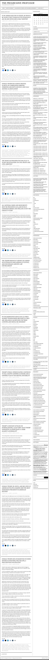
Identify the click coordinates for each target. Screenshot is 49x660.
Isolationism (23, 646)
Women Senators (12, 79)
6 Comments (15, 212)
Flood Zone (16, 153)
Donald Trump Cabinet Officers (24, 418)
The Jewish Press (36, 263)
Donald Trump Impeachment (18, 152)
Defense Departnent (22, 365)
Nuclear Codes (11, 419)
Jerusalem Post (35, 246)
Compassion (25, 151)
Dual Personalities (15, 550)
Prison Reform (11, 77)
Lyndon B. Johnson (43, 457)
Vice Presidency (9, 421)
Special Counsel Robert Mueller (15, 312)
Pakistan (12, 648)
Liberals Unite (35, 328)
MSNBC (34, 216)
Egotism (23, 645)
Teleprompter (19, 553)
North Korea (24, 647)
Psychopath (6, 552)
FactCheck (35, 325)
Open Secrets (35, 392)
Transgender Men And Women (17, 367)
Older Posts (4, 654)
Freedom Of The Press (18, 481)
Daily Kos (34, 322)
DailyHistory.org (35, 379)
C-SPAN (34, 203)
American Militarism (12, 645)
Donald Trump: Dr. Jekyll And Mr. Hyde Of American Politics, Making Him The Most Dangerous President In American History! (16, 488)
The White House (36, 425)
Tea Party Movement (9, 367)
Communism (25, 549)
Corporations (20, 254)
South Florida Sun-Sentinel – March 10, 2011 (40, 147)
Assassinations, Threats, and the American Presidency (25, 8)
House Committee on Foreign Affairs (39, 409)
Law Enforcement (12, 310)
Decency (7, 152)
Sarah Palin (44, 467)
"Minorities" (12, 644)
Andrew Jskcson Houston (20, 74)
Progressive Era (16, 77)
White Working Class (5, 650)
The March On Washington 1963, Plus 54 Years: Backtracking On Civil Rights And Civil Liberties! (16, 162)
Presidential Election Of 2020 (38, 462)
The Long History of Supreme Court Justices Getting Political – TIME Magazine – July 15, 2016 (40, 57)
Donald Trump (24, 75)
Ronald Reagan (18, 155)
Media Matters (35, 213)
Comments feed (35, 485)
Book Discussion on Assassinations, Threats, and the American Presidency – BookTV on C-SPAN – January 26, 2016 (40, 179)
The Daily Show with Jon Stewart (38, 231)
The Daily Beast (35, 346)
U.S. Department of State (37, 428)
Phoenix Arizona (24, 311)
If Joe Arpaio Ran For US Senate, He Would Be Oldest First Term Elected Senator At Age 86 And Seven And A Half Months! (16, 17)
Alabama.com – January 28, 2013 (38, 98)
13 (34, 20)
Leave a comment (16, 165)
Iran (6, 646)
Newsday (34, 255)
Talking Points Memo (36, 228)
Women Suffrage (18, 79)
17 (42, 20)
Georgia (7, 76)
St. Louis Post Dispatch (36, 261)
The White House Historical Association (39, 401)
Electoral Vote (35, 324)
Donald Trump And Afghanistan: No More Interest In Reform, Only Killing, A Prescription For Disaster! (16, 560)
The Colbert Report (36, 229)
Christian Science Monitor (37, 242)
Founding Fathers (4, 481)
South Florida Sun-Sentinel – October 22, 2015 (40, 154)
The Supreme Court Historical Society (39, 400)
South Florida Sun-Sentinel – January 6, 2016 (40, 146)
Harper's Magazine (36, 278)
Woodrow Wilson (41, 472)
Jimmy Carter (38, 456)
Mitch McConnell (9, 551)
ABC (34, 197)
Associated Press (36, 200)
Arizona (25, 74)
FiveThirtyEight (35, 327)
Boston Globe (35, 239)
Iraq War (9, 366)
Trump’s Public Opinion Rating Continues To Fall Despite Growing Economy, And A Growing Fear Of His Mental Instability (16, 373)
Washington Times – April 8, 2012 (38, 168)
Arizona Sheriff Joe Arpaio (25, 308)
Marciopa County (17, 310)
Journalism (27, 481)
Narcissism (20, 647)
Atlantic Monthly (35, 274)
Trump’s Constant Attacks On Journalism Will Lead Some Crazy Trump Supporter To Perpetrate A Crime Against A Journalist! (16, 428)
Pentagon (15, 648)
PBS (34, 225)
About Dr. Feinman (9, 8)
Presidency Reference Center (37, 395)
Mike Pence (6, 419)
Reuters (34, 226)
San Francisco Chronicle (37, 258)
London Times (35, 249)
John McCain (20, 76)
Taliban (13, 649)
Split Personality (27, 552)
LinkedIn (34, 313)
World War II (44, 472)
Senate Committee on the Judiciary (38, 422)
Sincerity (9, 156)
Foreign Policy (35, 277)
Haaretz (34, 245)
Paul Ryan (40, 458)
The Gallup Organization (37, 347)
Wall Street (27, 649)
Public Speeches (24, 419)
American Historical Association (38, 374)
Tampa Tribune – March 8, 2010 (38, 158)
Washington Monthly (36, 305)
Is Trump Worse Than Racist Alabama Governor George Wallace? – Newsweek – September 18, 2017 (39, 48)
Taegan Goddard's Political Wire (38, 343)
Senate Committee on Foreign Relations (39, 421)
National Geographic (36, 281)
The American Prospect (37, 291)
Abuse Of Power (18, 308)
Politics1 (34, 333)
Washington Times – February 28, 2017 (39, 170)
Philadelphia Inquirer (36, 257)
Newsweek (35, 285)
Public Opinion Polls (41, 463)
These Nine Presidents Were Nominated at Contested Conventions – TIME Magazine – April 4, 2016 (40, 69)
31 (42, 23)
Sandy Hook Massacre (24, 155)
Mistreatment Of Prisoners (25, 310)
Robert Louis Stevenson (17, 552)
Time (34, 300)
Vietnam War (24, 649)
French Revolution (21, 153)
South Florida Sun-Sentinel (37, 260)
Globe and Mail (35, 243)
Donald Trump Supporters (18, 480)
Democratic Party (13, 75)
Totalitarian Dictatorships (25, 482)
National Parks (22, 255)
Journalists (3, 482)
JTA (33, 212)
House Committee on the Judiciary (38, 411)
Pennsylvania (4, 155)
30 (40, 23)
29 (38, 23)
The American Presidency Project (38, 398)
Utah (2, 79)
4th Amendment (12, 308)
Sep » (36, 26)
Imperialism (3, 646)
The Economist (35, 293)
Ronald (10, 20)
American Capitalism (5, 645)
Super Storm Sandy (14, 156)
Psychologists (20, 419)
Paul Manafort (19, 311)
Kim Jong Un (6, 647)
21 (36, 22)
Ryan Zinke (19, 256)
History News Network (36, 364)
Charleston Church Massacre (18, 151)
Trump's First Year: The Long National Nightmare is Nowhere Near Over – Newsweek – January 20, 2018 (40, 76)
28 (36, 23)
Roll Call (34, 337)
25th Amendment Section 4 (19, 150)
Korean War (10, 647)
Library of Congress (36, 412)
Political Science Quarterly (37, 287)
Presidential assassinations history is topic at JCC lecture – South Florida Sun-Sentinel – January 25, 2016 (40, 141)
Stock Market (20, 420)
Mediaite (34, 215)
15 (38, 20)
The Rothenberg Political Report (38, 353)
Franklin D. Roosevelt (11, 481)
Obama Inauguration (36, 439)
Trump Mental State (25, 420)
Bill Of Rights (24, 479)
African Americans (13, 74)
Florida (38, 452)
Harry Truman (43, 454)
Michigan (17, 154)
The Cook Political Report (37, 344)
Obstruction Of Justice (13, 311)
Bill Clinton (40, 447)
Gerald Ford (38, 454)
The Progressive (35, 299)
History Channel (35, 210)
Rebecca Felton (26, 77)
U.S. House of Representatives (38, 431)
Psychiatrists (15, 419)
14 (36, 20)
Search (46, 477)
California (9, 75)
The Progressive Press (36, 352)
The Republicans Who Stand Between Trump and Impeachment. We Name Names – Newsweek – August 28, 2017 (40, 60)
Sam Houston (9, 78)
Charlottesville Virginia (5, 480)
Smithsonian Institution (36, 424)
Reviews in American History (37, 397)
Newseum (34, 419)
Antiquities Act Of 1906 (13, 254)
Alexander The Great (25, 644)
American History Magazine (37, 272)
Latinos (8, 310)
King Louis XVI (4, 154)
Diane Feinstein (19, 75)
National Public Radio (36, 219)
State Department (7, 649)
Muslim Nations (15, 647)
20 (34, 22)
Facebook (34, 310)
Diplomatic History (36, 381)
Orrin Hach (6, 77)
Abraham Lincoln (12, 479)
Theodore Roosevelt (25, 256)
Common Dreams (36, 321)
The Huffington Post (36, 350)
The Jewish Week (36, 264)
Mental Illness (14, 154)
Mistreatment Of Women (6, 311)
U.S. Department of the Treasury (38, 430)
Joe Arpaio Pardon (15, 76)
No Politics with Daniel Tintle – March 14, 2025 (40, 138)
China (16, 645)
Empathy (12, 153)
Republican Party (4, 78)
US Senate (28, 78)
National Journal (35, 330)
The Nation (35, 294)
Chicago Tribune (35, 240)
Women (23, 367)
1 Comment (15, 493)
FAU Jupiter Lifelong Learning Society (39, 311)
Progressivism (21, 77)
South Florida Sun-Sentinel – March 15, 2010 (40, 149)
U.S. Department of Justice (37, 427)
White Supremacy (6, 79)
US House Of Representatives (21, 78)
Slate (34, 340)
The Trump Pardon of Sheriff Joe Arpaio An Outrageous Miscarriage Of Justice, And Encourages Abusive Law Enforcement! (16, 263)
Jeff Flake (10, 76)
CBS (34, 204)
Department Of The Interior (26, 254)
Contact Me (40, 8)
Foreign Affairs (35, 275)
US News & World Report (37, 302)
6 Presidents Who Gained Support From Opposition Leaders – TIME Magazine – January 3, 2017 (40, 40)
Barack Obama (26, 150)
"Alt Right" (11, 365)
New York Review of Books (37, 284)
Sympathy (19, 156)
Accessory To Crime (19, 479)
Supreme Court (35, 468)
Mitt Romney (36, 458)
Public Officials (11, 482)
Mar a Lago (24, 550)
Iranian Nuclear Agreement (11, 646)
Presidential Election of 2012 (41, 460)
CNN (34, 206)
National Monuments (16, 255)
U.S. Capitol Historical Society (37, 404)
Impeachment (4, 310)
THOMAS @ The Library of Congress (39, 403)
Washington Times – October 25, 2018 (39, 171)
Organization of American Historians (39, 394)
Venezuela (19, 649)
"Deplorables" (12, 150)
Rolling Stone (35, 288)
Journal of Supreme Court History (38, 385)
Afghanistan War (16, 365)
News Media (14, 551)
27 (34, 23)
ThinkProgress (35, 355)
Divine (43, 658)
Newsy (34, 222)
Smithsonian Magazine (36, 290)
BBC (34, 201)
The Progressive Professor (18, 3)
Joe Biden (43, 456)
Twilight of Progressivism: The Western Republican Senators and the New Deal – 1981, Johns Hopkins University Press (40, 92)
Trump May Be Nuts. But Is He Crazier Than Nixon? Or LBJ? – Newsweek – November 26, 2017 (40, 73)
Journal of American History (37, 384)
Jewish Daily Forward (36, 248)
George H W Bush (41, 453)
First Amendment (25, 480)
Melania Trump (9, 154)
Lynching (23, 76)
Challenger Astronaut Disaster (9, 151)
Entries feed (35, 484)
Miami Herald (35, 252)
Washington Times (36, 267)
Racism (45, 463)
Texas (16, 78)
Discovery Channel (36, 207)
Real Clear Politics (36, 336)
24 (42, 22)
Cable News (12, 418)
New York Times (35, 254)
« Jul (34, 26)
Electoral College (8, 153)
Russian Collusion (7, 312)
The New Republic (36, 296)
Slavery (13, 78)
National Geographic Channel (37, 218)
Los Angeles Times (36, 251)
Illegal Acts (23, 481)
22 (38, 22)
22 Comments (15, 90)
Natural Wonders (14, 256)
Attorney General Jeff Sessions (11, 309)
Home (3, 8)
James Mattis (13, 366)
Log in (34, 482)
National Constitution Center (37, 388)
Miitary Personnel (18, 366)
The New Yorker (35, 297)
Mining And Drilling (9, 255)
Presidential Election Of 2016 (10, 155)
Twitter (34, 314)
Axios (34, 319)
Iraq (16, 646)
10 (42, 18)
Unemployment (4, 421)
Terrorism (16, 649)
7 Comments (15, 20)
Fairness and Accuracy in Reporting (38, 209)
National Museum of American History (39, 418)
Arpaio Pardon (4, 309)
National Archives (36, 414)
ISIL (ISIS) (19, 646)
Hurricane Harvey (27, 153)
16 (40, 20)
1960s (15, 644)
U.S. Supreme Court (36, 434)
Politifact (34, 334)
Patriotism (7, 482)
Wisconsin (22, 156)
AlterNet (34, 198)
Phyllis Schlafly (23, 366)
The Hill (34, 349)
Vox (33, 232)
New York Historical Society (37, 391)
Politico (34, 331)
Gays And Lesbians (5, 366)
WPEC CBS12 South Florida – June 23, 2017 (40, 173)
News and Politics (5, 74)
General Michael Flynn (24, 309)
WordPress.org (35, 487)
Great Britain (27, 645)
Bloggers (28, 479)
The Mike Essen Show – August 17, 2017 (39, 164)
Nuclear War (24, 551)
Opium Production (8, 648)
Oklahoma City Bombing (23, 154)
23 (40, 22)
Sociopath (23, 552)
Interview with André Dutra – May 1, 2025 (39, 137)
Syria (11, 649)
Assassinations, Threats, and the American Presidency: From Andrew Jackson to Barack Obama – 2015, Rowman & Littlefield (40, 89)
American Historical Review (37, 375)
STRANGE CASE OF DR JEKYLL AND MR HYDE (9, 553)
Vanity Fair (35, 303)
